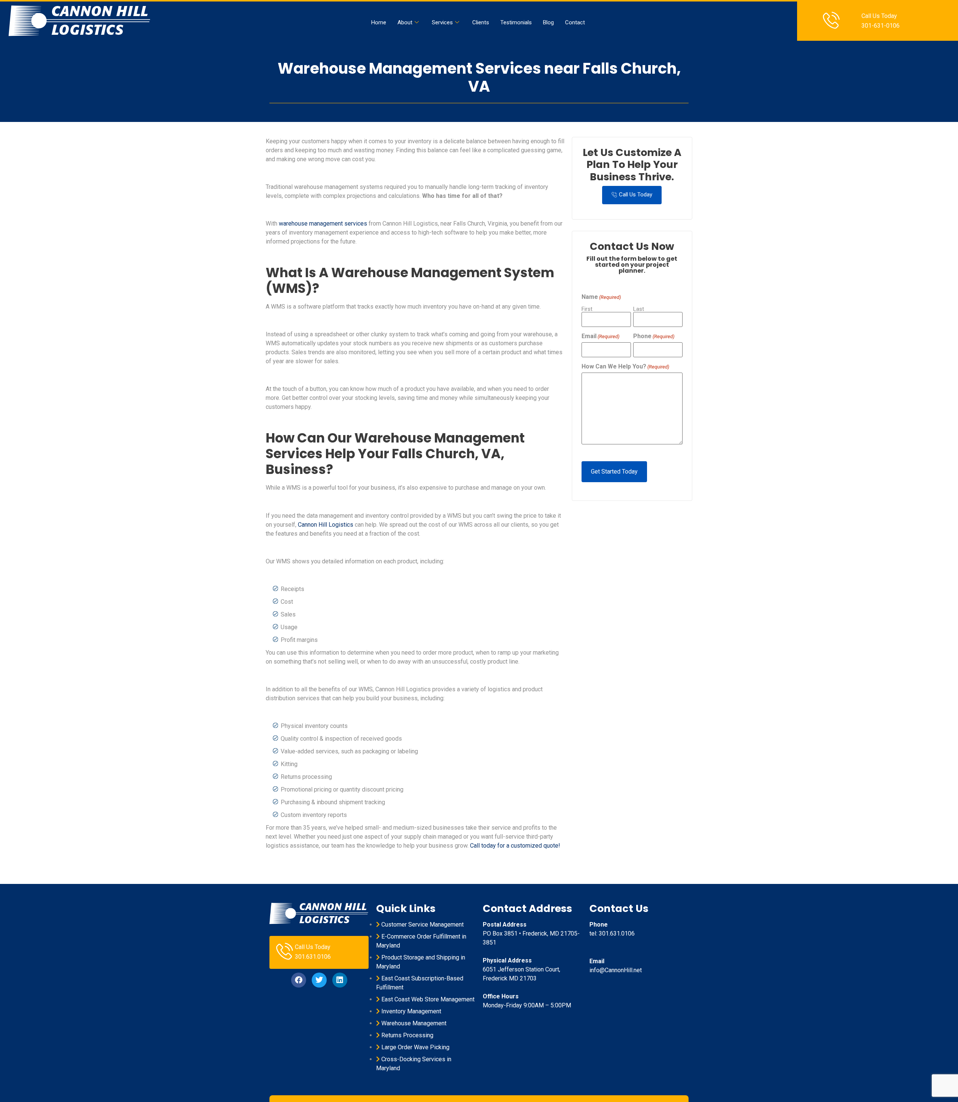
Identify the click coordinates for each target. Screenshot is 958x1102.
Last (638, 309)
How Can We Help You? (625, 367)
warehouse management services (323, 223)
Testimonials (516, 22)
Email (600, 336)
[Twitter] (319, 980)
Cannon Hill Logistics (325, 524)
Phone (653, 336)
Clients (480, 22)
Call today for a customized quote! (515, 845)
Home (378, 22)
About (404, 22)
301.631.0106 (313, 956)
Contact (575, 22)
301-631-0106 (880, 25)
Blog (548, 22)
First (587, 309)
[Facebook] (298, 980)
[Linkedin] (339, 980)
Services (442, 22)
